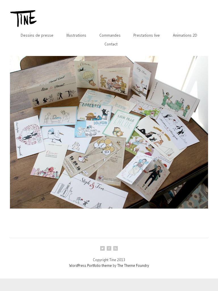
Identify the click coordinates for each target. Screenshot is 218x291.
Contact (111, 44)
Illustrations (76, 35)
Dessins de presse (37, 35)
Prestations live (146, 35)
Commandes (110, 35)
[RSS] (115, 248)
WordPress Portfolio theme (90, 265)
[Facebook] (109, 248)
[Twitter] (102, 248)
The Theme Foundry (133, 265)
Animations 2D (185, 35)
